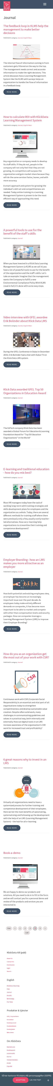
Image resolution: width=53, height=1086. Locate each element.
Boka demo (10, 1032)
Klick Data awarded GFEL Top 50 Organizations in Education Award (24, 391)
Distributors (10, 965)
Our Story (10, 1002)
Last (26, 933)
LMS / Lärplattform (13, 1016)
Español (9, 1066)
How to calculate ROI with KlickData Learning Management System (25, 118)
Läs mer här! (35, 1079)
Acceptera (20, 1080)
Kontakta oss (11, 1047)
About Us (9, 958)
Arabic (9, 1063)
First (8, 928)
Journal (20, 38)
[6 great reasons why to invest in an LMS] (26, 786)
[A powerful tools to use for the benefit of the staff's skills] (26, 252)
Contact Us (10, 962)
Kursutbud (10, 1020)
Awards (9, 995)
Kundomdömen (11, 1026)
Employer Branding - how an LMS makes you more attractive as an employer (24, 563)
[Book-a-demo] (26, 876)
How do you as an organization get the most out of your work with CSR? (26, 655)
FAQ (8, 989)
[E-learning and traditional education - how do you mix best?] (26, 491)
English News (27, 38)
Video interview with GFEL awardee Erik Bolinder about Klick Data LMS (25, 319)
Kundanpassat (11, 1023)
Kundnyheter (11, 1029)
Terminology (10, 999)
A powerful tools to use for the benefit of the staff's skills (22, 231)
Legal (8, 968)
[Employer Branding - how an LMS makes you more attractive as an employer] (26, 583)
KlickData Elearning (13, 986)
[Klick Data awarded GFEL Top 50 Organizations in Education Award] (26, 414)
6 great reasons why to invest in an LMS (24, 761)
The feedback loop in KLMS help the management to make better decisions (25, 29)
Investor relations (12, 1060)
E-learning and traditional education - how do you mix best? (26, 470)
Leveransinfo (11, 1053)
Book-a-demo (11, 853)
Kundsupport (11, 1050)
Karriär (9, 1057)
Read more (12, 92)
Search (9, 971)
